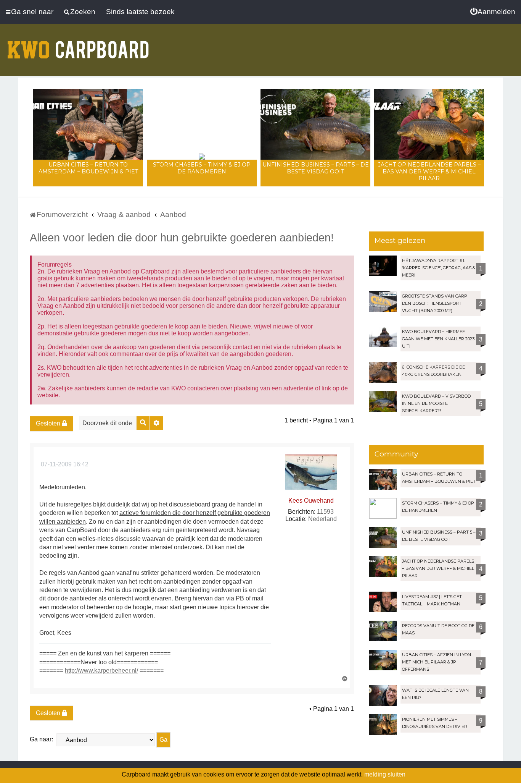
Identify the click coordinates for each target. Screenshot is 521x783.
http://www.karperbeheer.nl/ (101, 670)
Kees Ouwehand (311, 500)
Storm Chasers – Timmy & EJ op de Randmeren (202, 168)
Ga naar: (41, 739)
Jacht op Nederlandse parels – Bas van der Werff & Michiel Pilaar (429, 171)
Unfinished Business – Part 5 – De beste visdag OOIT (315, 168)
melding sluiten (384, 774)
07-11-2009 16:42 (63, 464)
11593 (325, 511)
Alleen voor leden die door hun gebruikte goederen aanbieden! (182, 237)
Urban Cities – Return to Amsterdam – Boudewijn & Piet (88, 168)
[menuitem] (492, 11)
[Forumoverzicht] (78, 45)
